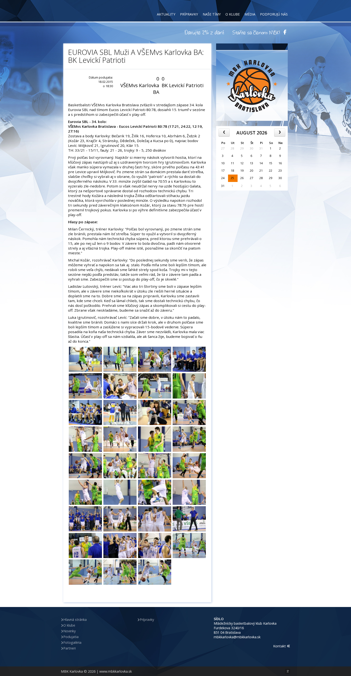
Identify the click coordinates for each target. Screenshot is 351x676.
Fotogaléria (72, 642)
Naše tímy (212, 14)
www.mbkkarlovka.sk (115, 671)
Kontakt (280, 646)
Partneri (69, 648)
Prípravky (189, 14)
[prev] (224, 132)
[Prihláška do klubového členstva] (256, 32)
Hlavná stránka (75, 619)
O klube (232, 14)
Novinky (69, 631)
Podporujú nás (274, 14)
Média (250, 14)
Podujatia (71, 636)
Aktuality (166, 14)
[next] (279, 132)
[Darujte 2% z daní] (205, 32)
